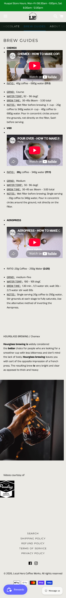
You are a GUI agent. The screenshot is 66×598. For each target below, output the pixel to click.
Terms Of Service (33, 548)
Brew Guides (35, 26)
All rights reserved (52, 573)
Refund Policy (33, 543)
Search (33, 533)
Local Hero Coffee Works (27, 573)
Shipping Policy (33, 538)
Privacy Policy (33, 553)
